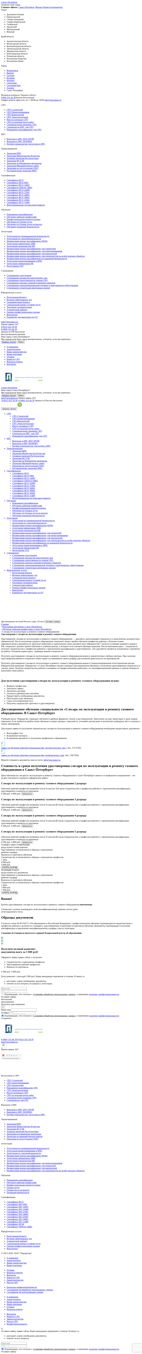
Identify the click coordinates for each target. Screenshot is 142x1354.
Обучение (11, 500)
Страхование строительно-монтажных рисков (28, 288)
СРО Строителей (15, 110)
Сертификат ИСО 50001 (18, 197)
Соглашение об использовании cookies (25, 1292)
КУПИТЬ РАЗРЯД (9, 867)
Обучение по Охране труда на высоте (24, 224)
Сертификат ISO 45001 (17, 1217)
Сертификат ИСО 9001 (18, 182)
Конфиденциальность (17, 1324)
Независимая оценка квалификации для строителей (31, 248)
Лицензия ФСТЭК (15, 161)
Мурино (10, 80)
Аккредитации (14, 349)
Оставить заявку (53, 622)
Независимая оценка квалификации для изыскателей (32, 253)
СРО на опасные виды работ (20, 122)
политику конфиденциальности (104, 994)
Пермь (46, 7)
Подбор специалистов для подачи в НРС (26, 144)
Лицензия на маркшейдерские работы (25, 1136)
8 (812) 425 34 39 (9, 327)
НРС (9, 438)
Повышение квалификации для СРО (24, 129)
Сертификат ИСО (15, 180)
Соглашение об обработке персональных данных (30, 1290)
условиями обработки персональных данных (54, 994)
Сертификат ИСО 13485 (18, 202)
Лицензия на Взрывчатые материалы (24, 163)
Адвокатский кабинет (17, 309)
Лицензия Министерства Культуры (23, 156)
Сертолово (12, 83)
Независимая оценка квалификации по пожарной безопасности (37, 258)
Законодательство (15, 1280)
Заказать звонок (9, 409)
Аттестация (12, 518)
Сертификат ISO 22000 (17, 1209)
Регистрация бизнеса (16, 297)
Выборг (10, 73)
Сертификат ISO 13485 (17, 1222)
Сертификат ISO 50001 (17, 1219)
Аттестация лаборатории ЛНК (21, 243)
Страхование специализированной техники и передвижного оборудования (42, 285)
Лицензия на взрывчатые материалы (24, 1134)
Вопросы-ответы (15, 362)
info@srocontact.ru (53, 100)
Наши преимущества (16, 352)
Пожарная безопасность (18, 1192)
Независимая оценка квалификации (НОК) (27, 241)
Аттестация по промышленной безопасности (28, 236)
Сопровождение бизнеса (18, 302)
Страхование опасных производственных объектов (31, 283)
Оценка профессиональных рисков (23, 312)
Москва (38, 7)
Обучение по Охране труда (19, 222)
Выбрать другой (9, 342)
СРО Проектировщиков (18, 112)
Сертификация (14, 471)
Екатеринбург (56, 7)
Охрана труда (13, 1187)
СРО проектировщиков (18, 1083)
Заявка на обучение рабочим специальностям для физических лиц (32, 755)
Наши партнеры (14, 354)
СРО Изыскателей (15, 115)
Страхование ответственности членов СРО (27, 280)
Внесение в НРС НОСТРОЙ (20, 139)
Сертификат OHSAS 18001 (19, 187)
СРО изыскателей (15, 1085)
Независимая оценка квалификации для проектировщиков (34, 251)
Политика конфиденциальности (22, 1287)
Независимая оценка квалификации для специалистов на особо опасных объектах (46, 256)
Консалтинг (12, 314)
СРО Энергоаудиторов (17, 117)
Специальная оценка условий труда (23, 305)
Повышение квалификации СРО (22, 1088)
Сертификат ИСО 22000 (18, 190)
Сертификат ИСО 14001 (18, 185)
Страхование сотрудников (19, 275)
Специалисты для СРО (17, 1100)
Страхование (13, 553)
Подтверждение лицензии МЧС (22, 171)
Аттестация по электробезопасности (24, 239)
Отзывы (10, 357)
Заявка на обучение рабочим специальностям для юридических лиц (33, 748)
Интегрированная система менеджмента (26, 205)
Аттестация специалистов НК (21, 246)
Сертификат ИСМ (15, 1224)
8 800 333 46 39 (8, 97)
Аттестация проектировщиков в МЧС (24, 261)
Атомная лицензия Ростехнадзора (23, 158)
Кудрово (11, 78)
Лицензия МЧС (14, 153)
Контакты (11, 364)
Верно (21, 342)
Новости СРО (13, 359)
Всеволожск (12, 70)
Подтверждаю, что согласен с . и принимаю (61, 994)
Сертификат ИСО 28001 (18, 195)
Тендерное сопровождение (19, 307)
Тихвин (10, 88)
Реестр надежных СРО (17, 119)
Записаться (27, 794)
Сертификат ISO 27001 (17, 1212)
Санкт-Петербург (9, 2)
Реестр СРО (12, 1282)
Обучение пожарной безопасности (23, 227)
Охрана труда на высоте (18, 1190)
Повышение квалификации (20, 214)
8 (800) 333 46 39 (9, 329)
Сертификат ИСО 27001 (18, 192)
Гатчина (10, 75)
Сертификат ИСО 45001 (18, 200)
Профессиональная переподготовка (23, 219)
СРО (9, 413)
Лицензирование (15, 448)
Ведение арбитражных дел (19, 300)
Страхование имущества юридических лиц (27, 278)
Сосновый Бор (14, 85)
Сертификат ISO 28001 (17, 1214)
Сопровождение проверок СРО (21, 124)
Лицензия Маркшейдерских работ (23, 166)
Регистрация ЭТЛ (15, 266)
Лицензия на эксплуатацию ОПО (22, 168)
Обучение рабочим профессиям (21, 217)
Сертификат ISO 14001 (17, 1207)
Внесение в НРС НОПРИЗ (19, 141)
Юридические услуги (17, 570)
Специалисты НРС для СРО (20, 127)
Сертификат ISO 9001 (17, 1204)
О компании (12, 347)
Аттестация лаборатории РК (20, 263)
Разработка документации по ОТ (22, 317)
